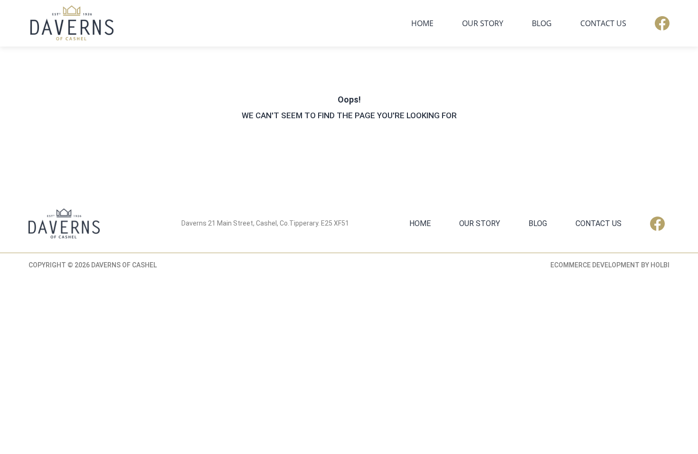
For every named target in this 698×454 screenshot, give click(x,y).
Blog (542, 23)
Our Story (482, 23)
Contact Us (603, 23)
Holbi (660, 265)
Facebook (662, 23)
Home (422, 23)
